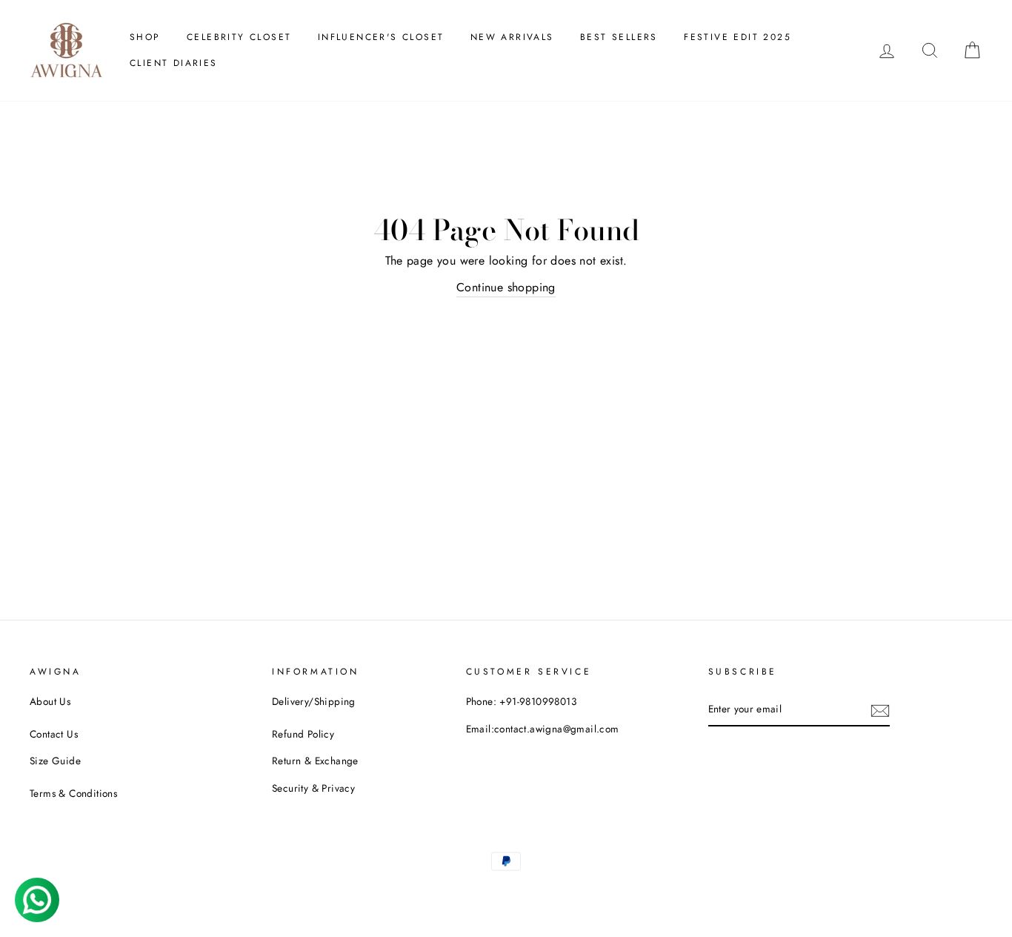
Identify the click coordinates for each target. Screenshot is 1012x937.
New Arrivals (512, 37)
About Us (50, 701)
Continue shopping (506, 287)
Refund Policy (303, 733)
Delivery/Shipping (314, 701)
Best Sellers (619, 37)
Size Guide (55, 760)
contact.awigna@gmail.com (556, 728)
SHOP (145, 37)
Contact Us (54, 733)
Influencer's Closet (381, 37)
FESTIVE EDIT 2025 (737, 37)
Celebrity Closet (239, 37)
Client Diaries (174, 63)
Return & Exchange (315, 760)
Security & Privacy (313, 788)
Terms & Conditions (73, 793)
